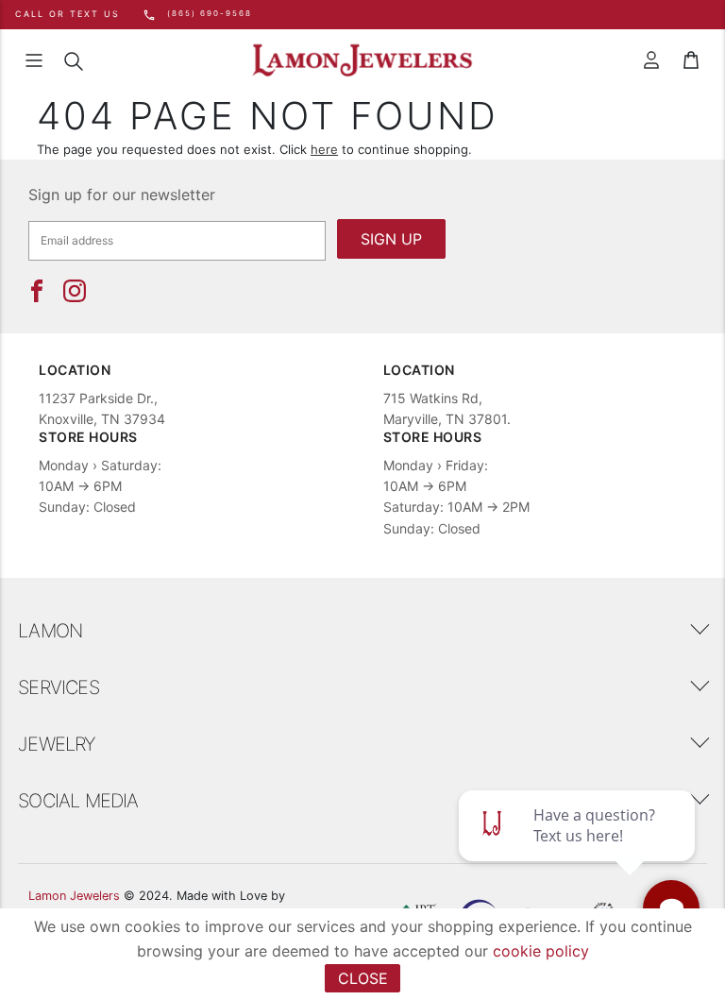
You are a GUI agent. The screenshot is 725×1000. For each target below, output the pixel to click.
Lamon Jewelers (74, 896)
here (324, 149)
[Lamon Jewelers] (362, 61)
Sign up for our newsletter (121, 194)
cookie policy (541, 950)
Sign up (391, 238)
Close (363, 978)
